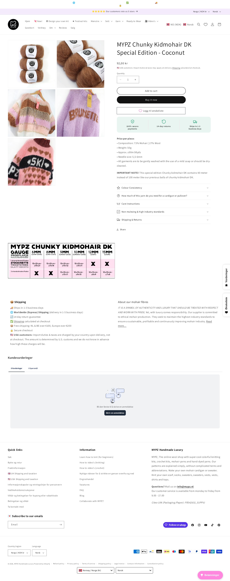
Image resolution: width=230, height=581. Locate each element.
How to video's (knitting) (92, 462)
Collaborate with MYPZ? (92, 501)
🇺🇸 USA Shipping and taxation (23, 479)
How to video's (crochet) (92, 468)
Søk (10, 457)
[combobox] (95, 570)
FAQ (82, 490)
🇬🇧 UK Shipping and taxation (22, 473)
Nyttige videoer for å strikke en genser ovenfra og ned (107, 473)
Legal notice (119, 564)
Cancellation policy (155, 564)
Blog (82, 495)
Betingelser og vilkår (18, 501)
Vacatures (84, 484)
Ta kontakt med (16, 506)
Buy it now (151, 99)
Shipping (176, 68)
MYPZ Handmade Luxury (24, 564)
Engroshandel (87, 479)
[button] (96, 21)
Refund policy (58, 564)
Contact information (135, 564)
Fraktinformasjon (17, 468)
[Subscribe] (60, 524)
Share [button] (123, 229)
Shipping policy (104, 564)
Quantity (121, 73)
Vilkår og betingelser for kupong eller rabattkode (33, 495)
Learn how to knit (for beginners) (96, 457)
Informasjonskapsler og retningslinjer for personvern (35, 484)
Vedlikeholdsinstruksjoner (21, 490)
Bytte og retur (15, 462)
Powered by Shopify (42, 564)
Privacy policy (73, 564)
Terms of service (88, 564)
